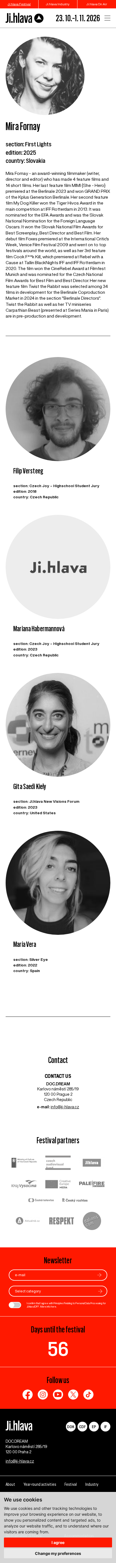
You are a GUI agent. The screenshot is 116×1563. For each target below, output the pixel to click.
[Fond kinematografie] (58, 1163)
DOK (70, 1426)
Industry (91, 1484)
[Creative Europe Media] (58, 1185)
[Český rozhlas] (75, 1200)
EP (94, 1426)
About (10, 1484)
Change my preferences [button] (58, 1553)
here (53, 1306)
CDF (82, 1426)
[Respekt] (61, 1221)
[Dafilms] (92, 1221)
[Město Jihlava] (91, 1163)
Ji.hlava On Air (96, 4)
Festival (70, 1484)
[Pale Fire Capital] (91, 1184)
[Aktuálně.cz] (28, 1221)
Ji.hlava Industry (58, 4)
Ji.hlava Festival (19, 4)
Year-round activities (40, 1484)
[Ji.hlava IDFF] (25, 18)
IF (105, 1426)
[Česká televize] (41, 1200)
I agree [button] (58, 1542)
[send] (99, 1275)
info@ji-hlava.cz (65, 1107)
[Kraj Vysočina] (24, 1184)
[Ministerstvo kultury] (24, 1163)
